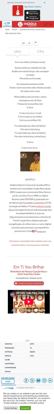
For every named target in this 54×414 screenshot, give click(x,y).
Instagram (44, 380)
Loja (32, 356)
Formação (9, 348)
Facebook (26, 380)
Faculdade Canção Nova (34, 203)
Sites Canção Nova (50, 24)
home (7, 29)
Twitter (32, 380)
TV (31, 348)
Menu (46, 24)
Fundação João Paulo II (25, 388)
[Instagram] (33, 231)
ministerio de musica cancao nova (32, 29)
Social (8, 371)
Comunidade (10, 367)
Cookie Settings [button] (11, 408)
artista (14, 29)
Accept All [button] (25, 408)
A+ (23, 43)
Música (8, 356)
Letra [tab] (17, 51)
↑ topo (27, 341)
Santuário (9, 363)
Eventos (8, 344)
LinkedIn (50, 380)
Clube (7, 360)
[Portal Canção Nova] (7, 24)
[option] (27, 13)
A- (29, 43)
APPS (32, 344)
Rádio (32, 352)
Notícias (8, 352)
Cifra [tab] (40, 51)
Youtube (38, 380)
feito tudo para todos (13, 33)
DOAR (8, 381)
